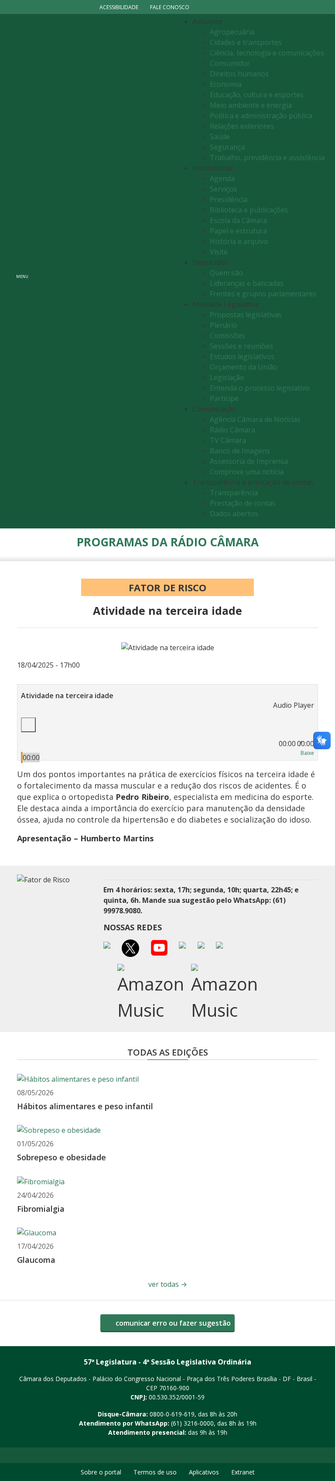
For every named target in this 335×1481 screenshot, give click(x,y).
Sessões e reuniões (241, 346)
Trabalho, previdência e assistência (267, 157)
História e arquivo (239, 241)
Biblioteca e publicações (249, 210)
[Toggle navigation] (104, 271)
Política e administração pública (261, 115)
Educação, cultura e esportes (257, 94)
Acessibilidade (118, 7)
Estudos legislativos (242, 356)
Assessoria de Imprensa (249, 461)
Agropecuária (232, 32)
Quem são (226, 273)
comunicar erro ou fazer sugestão (172, 1323)
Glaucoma (36, 1260)
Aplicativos (204, 1472)
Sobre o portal (101, 1472)
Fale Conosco (169, 7)
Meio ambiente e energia (251, 105)
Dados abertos (234, 513)
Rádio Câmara (232, 430)
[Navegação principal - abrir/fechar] (22, 271)
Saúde (220, 136)
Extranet (243, 1472)
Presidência (228, 199)
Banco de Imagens (240, 451)
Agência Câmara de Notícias (255, 419)
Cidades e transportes (246, 42)
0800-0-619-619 (172, 1414)
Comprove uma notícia (247, 472)
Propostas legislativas (246, 314)
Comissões (227, 335)
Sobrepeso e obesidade (61, 1157)
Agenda (222, 178)
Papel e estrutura (238, 231)
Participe (224, 398)
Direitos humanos (239, 74)
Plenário (223, 325)
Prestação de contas (243, 503)
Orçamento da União (243, 367)
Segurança (227, 147)
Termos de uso (155, 1472)
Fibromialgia (41, 1208)
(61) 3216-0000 (192, 1423)
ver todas (167, 1284)
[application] (167, 730)
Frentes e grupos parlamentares (263, 293)
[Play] (28, 724)
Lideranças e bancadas (247, 283)
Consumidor (230, 63)
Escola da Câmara (238, 220)
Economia (226, 84)
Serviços (223, 189)
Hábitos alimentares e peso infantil (85, 1106)
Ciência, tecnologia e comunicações (267, 53)
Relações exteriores (242, 126)
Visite (219, 252)
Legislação (227, 377)
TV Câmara (228, 440)
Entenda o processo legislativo (260, 388)
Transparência (234, 492)
